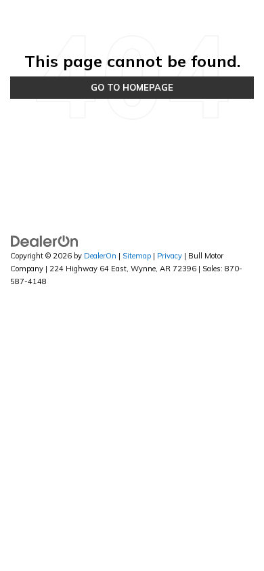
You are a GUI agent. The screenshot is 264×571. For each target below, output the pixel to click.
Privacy (169, 255)
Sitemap (137, 255)
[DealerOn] (44, 240)
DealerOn (100, 255)
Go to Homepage (132, 87)
